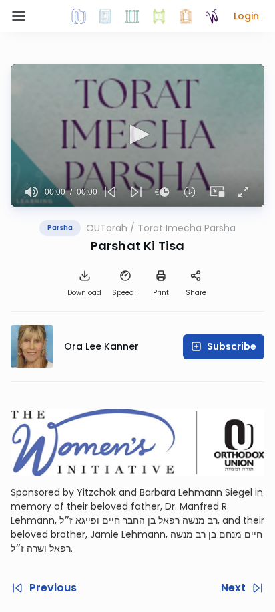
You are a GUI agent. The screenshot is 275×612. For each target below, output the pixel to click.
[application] (137, 135)
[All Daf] (185, 16)
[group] (32, 192)
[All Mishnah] (105, 16)
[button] (246, 16)
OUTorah (106, 228)
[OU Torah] (78, 16)
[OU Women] (212, 16)
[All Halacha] (132, 16)
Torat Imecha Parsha (187, 228)
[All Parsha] (159, 16)
